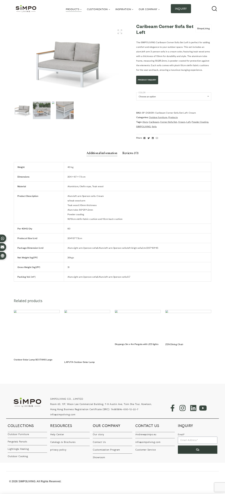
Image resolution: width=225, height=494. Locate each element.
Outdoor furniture (158, 117)
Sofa (154, 126)
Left (188, 121)
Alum (145, 121)
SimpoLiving (203, 28)
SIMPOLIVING (143, 126)
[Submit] (197, 449)
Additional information (101, 153)
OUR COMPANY (106, 425)
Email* (181, 434)
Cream (181, 121)
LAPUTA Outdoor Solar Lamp (79, 362)
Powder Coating (200, 121)
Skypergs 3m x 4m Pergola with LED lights (136, 344)
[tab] (101, 153)
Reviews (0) (130, 153)
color (142, 92)
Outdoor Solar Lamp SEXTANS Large (33, 359)
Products (173, 117)
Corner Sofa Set (168, 121)
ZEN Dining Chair (174, 344)
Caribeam (154, 121)
